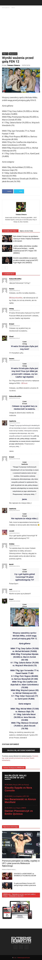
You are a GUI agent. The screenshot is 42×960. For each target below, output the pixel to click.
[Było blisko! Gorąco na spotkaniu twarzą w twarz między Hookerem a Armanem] (7, 238)
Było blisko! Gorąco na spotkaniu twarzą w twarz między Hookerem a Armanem (26, 238)
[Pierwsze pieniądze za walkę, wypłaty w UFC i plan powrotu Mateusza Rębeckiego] (21, 844)
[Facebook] (15, 947)
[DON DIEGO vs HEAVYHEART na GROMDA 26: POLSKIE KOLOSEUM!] (7, 876)
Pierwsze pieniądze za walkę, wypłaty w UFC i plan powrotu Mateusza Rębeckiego (21, 863)
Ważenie (13, 54)
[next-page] (6, 268)
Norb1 (11, 564)
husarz (11, 289)
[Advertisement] (21, 30)
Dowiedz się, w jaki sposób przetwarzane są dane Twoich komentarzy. (20, 758)
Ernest (11, 324)
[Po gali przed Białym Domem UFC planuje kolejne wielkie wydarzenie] (7, 885)
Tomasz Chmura (13, 65)
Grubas (11, 544)
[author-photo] (21, 212)
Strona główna (5, 7)
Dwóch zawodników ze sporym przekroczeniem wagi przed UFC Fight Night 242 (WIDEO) (25, 260)
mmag (11, 308)
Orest (11, 599)
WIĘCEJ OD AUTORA (26, 231)
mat (10, 589)
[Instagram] (21, 947)
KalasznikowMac (15, 279)
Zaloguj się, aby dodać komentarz (21, 750)
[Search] (39, 2)
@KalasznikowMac (16, 298)
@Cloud (24, 383)
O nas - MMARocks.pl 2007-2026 (21, 957)
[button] (3, 2)
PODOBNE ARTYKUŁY (10, 231)
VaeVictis (12, 421)
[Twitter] (26, 947)
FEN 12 (13, 7)
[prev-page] (3, 268)
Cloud (11, 336)
